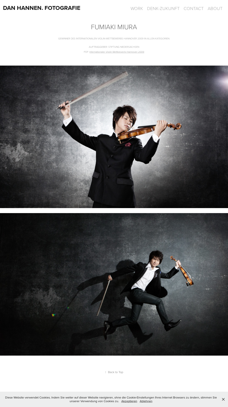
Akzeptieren (129, 401)
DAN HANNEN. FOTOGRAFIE (41, 8)
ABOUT (215, 8)
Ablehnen (146, 401)
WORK (137, 8)
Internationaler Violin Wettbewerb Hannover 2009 (116, 52)
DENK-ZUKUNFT (163, 8)
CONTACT (194, 8)
